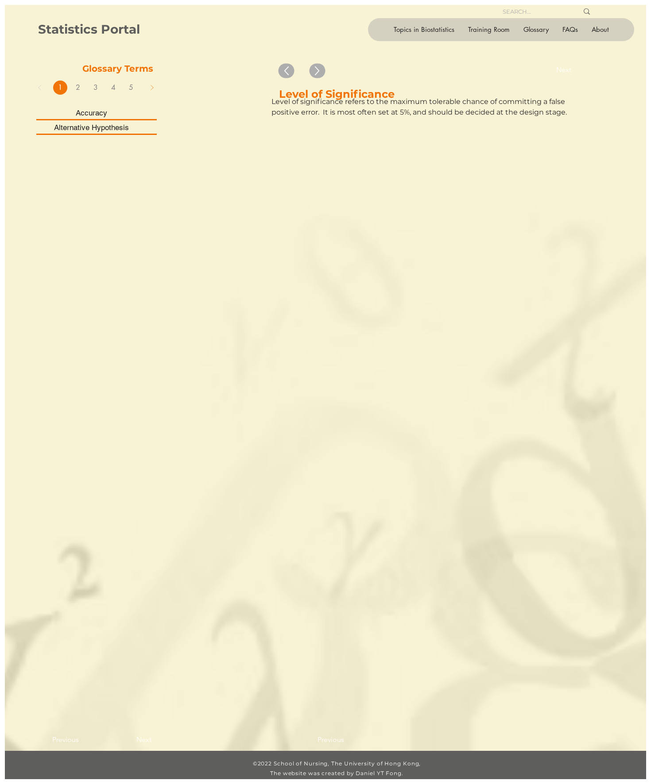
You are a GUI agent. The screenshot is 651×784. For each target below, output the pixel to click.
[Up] (286, 71)
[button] (424, 29)
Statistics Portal (89, 29)
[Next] (152, 87)
